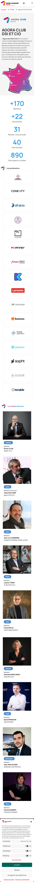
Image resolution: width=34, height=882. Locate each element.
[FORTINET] (18, 248)
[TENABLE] (18, 390)
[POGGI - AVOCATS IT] (18, 333)
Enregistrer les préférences (17, 875)
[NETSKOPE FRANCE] (18, 304)
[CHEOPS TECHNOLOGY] (18, 177)
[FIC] (18, 234)
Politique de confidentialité (22, 879)
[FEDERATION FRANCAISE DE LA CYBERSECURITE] (18, 219)
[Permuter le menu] (24, 3)
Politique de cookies (9, 879)
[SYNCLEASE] (18, 375)
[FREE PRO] (18, 262)
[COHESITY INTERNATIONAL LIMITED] (18, 191)
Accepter (17, 865)
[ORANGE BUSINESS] (18, 319)
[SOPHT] (18, 361)
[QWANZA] (18, 347)
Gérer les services (16, 860)
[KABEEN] (18, 276)
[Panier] (32, 3)
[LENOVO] (18, 290)
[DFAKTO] (18, 205)
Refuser (17, 870)
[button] (31, 822)
